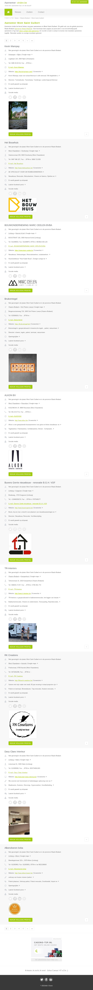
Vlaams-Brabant (14, 307)
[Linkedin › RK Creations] (19, 706)
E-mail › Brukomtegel (15, 320)
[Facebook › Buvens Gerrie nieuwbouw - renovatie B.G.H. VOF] (15, 529)
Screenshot (38, 71)
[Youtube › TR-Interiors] (24, 619)
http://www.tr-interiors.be (23, 593)
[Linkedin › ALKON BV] (19, 446)
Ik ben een (79, 2)
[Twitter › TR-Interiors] (10, 619)
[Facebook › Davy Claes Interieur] (15, 802)
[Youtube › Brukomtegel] (24, 349)
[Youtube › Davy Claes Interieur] (24, 802)
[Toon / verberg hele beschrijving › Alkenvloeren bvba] (46, 877)
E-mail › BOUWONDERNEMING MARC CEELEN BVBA (27, 246)
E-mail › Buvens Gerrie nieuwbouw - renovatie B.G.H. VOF (28, 503)
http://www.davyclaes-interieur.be (25, 777)
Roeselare (24, 403)
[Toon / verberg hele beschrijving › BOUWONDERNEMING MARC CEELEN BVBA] (46, 254)
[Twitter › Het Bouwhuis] (10, 193)
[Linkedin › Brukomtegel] (19, 349)
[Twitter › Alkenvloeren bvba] (10, 898)
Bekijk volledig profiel (20, 134)
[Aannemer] (8, 12)
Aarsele (23, 663)
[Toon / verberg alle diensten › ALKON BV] (46, 429)
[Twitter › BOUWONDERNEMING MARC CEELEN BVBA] (10, 276)
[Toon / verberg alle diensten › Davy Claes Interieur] (46, 785)
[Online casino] (48, 938)
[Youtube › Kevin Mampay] (24, 97)
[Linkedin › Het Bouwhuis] (19, 193)
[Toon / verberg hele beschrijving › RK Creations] (46, 684)
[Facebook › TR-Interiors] (15, 619)
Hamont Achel (20, 233)
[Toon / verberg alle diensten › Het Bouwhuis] (46, 176)
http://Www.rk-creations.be (23, 680)
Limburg (11, 233)
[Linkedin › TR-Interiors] (19, 619)
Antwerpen (12, 54)
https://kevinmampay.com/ (23, 71)
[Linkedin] (51, 979)
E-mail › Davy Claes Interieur (18, 772)
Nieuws (18, 12)
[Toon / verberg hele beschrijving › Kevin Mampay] (46, 76)
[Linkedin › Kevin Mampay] (19, 97)
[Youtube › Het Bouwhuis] (24, 193)
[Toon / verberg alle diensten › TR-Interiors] (46, 602)
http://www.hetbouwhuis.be (23, 168)
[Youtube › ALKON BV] (24, 446)
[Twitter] (42, 979)
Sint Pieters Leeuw (27, 307)
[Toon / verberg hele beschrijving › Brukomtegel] (46, 328)
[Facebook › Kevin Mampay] (15, 97)
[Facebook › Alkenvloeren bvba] (15, 898)
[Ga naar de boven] (86, 134)
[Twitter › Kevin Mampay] (10, 97)
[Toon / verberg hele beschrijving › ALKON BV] (46, 425)
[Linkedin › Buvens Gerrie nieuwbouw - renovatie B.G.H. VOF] (19, 529)
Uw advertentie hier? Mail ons (46, 960)
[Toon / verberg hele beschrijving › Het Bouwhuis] (46, 172)
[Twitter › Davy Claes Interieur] (10, 802)
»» (32, 40)
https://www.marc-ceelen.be (24, 250)
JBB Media (45, 985)
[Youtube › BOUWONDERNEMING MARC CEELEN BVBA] (24, 276)
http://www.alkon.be (21, 420)
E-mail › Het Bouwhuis (16, 163)
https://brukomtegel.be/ (22, 324)
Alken (17, 856)
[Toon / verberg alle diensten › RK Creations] (46, 689)
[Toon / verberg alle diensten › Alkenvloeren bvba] (46, 881)
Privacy (51, 985)
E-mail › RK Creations (16, 676)
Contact (41, 12)
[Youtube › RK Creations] (24, 706)
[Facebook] (46, 979)
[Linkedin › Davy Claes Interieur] (19, 802)
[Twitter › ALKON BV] (10, 446)
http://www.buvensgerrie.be (23, 508)
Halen (17, 760)
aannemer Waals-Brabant (23, 29)
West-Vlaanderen (14, 151)
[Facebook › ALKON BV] (15, 446)
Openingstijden (14, 336)
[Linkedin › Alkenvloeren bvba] (19, 898)
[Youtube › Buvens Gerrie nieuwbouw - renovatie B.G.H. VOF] (24, 529)
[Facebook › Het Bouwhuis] (15, 193)
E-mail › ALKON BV (15, 416)
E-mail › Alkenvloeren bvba (17, 869)
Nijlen (19, 54)
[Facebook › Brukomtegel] (15, 349)
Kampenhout (25, 576)
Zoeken (29, 12)
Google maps (27, 54)
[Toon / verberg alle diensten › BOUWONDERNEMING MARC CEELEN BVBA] (46, 259)
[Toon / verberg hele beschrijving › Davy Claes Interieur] (46, 781)
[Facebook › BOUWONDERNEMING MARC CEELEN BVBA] (15, 276)
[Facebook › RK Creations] (15, 706)
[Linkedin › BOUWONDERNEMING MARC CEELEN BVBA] (19, 276)
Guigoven (18, 491)
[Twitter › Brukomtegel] (10, 349)
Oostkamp (24, 151)
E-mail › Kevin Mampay (16, 67)
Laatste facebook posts (17, 88)
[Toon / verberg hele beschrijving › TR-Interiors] (46, 598)
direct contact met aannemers (29, 31)
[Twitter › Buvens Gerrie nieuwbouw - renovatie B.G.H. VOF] (10, 529)
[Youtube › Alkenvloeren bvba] (24, 898)
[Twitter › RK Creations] (10, 706)
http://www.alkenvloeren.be (23, 873)
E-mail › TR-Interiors (15, 589)
